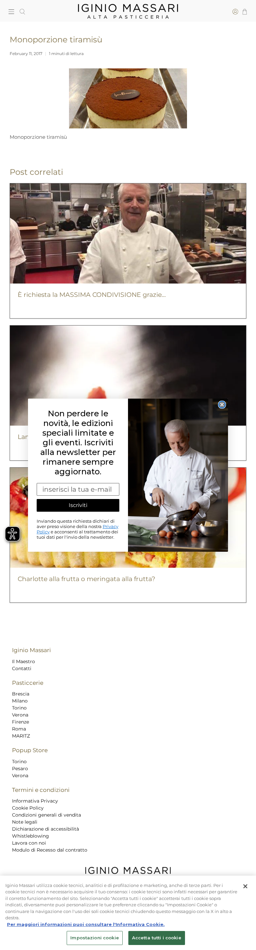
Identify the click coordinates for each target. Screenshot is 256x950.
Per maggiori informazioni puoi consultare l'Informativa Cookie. (86, 924)
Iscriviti (78, 505)
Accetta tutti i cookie (156, 937)
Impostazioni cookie (94, 937)
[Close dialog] (222, 404)
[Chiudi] (245, 886)
